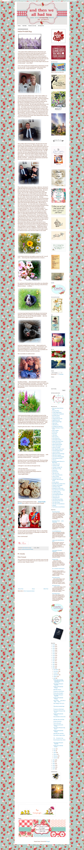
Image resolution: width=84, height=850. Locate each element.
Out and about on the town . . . (59, 717)
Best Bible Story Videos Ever (58, 483)
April (55, 752)
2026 (54, 644)
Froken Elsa (55, 432)
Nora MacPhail (55, 410)
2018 (54, 659)
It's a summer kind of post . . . (58, 569)
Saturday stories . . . (57, 689)
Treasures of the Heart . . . (59, 691)
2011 (54, 761)
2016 (54, 662)
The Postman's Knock (57, 458)
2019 (54, 657)
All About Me (41, 25)
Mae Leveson (55, 436)
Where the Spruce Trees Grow (57, 428)
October (55, 673)
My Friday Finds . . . (56, 577)
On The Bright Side (56, 493)
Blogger (48, 841)
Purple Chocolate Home (57, 441)
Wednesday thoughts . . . (58, 693)
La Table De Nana (56, 491)
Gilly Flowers (55, 424)
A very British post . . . (57, 531)
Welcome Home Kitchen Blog (57, 409)
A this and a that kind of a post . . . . (58, 541)
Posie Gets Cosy (56, 496)
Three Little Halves (56, 446)
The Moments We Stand (57, 500)
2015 (54, 664)
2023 (54, 650)
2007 (54, 768)
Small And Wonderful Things (58, 731)
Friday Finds (55, 559)
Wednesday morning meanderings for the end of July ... (58, 681)
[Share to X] (36, 547)
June (55, 748)
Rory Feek (54, 433)
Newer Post (20, 588)
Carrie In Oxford (56, 452)
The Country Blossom (57, 474)
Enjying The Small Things (58, 453)
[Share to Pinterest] (38, 547)
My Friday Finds (56, 511)
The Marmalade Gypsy (57, 450)
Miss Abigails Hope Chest (58, 449)
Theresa (54, 459)
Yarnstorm (54, 470)
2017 (54, 660)
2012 (54, 760)
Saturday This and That (58, 719)
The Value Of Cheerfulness (58, 503)
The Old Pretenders (56, 442)
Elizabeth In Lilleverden (57, 488)
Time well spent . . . (57, 723)
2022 (54, 651)
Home (19, 25)
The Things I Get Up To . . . (59, 704)
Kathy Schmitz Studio (57, 444)
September (56, 674)
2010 (54, 763)
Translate (61, 374)
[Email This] (34, 547)
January (55, 757)
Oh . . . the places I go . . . (58, 738)
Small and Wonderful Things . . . (58, 714)
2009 (54, 765)
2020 (54, 655)
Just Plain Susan (56, 415)
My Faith (24, 25)
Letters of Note (55, 476)
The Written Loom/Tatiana (58, 506)
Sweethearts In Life (56, 478)
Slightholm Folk (56, 420)
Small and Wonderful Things (27, 549)
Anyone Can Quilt (56, 447)
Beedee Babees (55, 482)
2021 (54, 653)
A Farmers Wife (55, 465)
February (56, 756)
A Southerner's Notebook (58, 414)
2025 (54, 646)
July (55, 678)
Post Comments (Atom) (29, 591)
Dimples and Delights (57, 485)
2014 (54, 666)
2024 (54, 648)
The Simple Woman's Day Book (59, 711)
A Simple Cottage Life (57, 467)
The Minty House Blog (57, 499)
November (56, 671)
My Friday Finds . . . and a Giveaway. (58, 521)
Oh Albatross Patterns (57, 426)
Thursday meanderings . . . (59, 707)
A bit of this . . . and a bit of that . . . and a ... (59, 701)
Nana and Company (56, 455)
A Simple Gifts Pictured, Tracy (57, 480)
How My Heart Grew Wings (58, 489)
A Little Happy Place (57, 412)
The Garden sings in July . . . (59, 736)
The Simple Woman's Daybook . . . (57, 551)
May (55, 750)
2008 (54, 767)
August (55, 676)
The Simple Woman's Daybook (58, 695)
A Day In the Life (56, 464)
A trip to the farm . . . (58, 721)
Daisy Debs (54, 423)
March (55, 754)
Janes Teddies (55, 430)
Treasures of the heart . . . (59, 709)
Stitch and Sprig (56, 417)
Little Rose (54, 435)
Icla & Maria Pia (56, 438)
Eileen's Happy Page (57, 421)
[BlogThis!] (35, 547)
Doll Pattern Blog (56, 486)
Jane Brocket (55, 471)
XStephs (54, 505)
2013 (54, 667)
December (56, 669)
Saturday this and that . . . (59, 733)
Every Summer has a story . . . (59, 740)
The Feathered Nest (56, 439)
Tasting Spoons (56, 497)
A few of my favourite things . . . (58, 725)
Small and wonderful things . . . (58, 746)
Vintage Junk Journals (57, 418)
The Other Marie (56, 502)
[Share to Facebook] (37, 547)
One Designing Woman (57, 494)
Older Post (45, 588)
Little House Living (56, 468)
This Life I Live (55, 473)
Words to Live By (32, 25)
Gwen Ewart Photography (58, 456)
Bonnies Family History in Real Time (58, 462)
